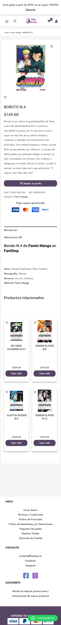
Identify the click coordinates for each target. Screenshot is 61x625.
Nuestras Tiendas (30, 533)
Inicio (7, 32)
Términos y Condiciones (30, 514)
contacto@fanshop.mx (30, 556)
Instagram (30, 565)
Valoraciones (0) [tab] (13, 237)
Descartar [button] (31, 9)
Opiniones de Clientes (30, 538)
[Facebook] (26, 575)
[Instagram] (35, 575)
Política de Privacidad (30, 519)
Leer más (16, 373)
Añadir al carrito (32, 183)
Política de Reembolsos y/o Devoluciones (30, 524)
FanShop (11, 251)
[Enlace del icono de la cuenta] (56, 21)
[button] (52, 46)
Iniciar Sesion (30, 510)
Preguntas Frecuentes (31, 529)
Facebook (30, 560)
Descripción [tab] (10, 230)
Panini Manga (16, 32)
